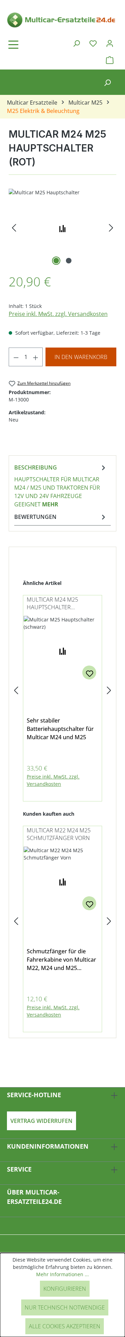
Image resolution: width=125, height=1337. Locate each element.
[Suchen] (76, 43)
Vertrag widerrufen (41, 1121)
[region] (62, 228)
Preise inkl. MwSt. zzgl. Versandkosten (58, 314)
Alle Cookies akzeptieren (64, 1326)
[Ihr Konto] (109, 43)
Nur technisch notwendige (65, 1307)
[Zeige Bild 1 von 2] (56, 260)
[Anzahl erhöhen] (35, 357)
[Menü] (33, 44)
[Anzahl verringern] (16, 357)
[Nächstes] (111, 228)
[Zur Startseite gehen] (62, 19)
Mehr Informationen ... (62, 1274)
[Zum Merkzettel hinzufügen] (89, 672)
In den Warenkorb (81, 357)
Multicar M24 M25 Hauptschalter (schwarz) (52, 604)
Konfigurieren (64, 1289)
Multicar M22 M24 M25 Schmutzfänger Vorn (59, 834)
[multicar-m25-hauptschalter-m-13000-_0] (62, 228)
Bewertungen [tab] (35, 517)
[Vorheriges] (14, 228)
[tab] (60, 485)
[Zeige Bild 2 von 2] (69, 260)
